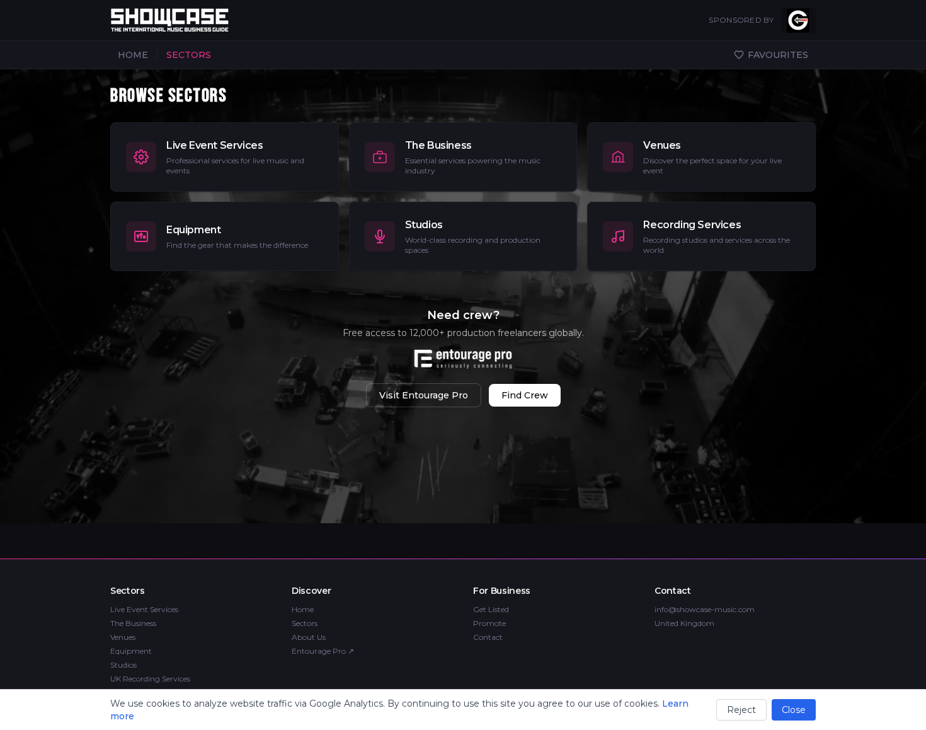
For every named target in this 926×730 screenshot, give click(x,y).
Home (303, 609)
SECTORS (188, 55)
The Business (133, 623)
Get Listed (491, 609)
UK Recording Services (150, 678)
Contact (488, 637)
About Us (309, 637)
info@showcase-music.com (704, 609)
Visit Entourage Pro (423, 395)
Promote (489, 623)
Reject (741, 710)
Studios (123, 664)
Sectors (304, 623)
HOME (133, 55)
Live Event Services (144, 609)
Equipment (131, 651)
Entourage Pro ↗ (323, 651)
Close (794, 710)
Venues (122, 637)
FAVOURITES (778, 55)
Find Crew (524, 395)
